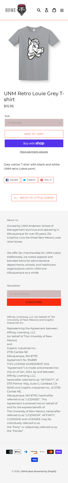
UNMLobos (27, 471)
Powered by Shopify (45, 471)
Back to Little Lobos (36, 197)
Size (7, 116)
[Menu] (62, 10)
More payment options (34, 151)
